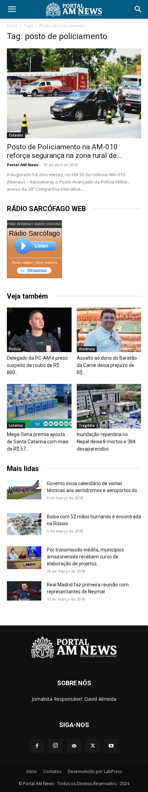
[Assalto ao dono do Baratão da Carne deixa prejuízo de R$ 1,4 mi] (109, 330)
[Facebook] (37, 746)
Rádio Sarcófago (34, 233)
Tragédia (87, 425)
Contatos (52, 771)
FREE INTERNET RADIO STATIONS (34, 224)
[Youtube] (111, 746)
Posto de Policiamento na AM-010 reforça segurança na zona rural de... (64, 151)
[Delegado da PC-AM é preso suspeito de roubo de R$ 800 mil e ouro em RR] (39, 330)
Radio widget (22, 262)
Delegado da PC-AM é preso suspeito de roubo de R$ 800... (37, 365)
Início (12, 26)
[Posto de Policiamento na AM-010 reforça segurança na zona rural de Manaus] (74, 93)
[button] (12, 9)
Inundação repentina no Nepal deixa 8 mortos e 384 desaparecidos (106, 442)
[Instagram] (55, 746)
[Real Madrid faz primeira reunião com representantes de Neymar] (24, 591)
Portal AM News (23, 164)
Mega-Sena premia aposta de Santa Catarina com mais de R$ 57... (37, 442)
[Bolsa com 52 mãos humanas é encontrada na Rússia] (24, 524)
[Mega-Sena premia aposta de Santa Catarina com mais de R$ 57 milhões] (39, 406)
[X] (92, 746)
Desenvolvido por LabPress (95, 771)
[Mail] (74, 746)
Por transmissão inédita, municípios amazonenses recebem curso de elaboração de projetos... (85, 556)
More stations (46, 262)
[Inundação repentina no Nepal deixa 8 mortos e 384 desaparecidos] (109, 406)
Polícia (15, 349)
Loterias (16, 425)
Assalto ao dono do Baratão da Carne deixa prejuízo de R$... (107, 365)
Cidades (16, 135)
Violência (87, 349)
